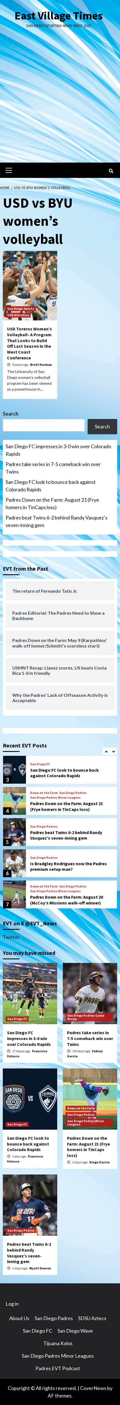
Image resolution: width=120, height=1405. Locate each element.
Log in (12, 1304)
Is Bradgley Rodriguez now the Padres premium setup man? (68, 866)
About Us (19, 1318)
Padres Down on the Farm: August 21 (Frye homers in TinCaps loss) (52, 503)
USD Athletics (18, 315)
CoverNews (93, 1388)
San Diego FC (40, 764)
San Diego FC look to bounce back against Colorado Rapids (51, 485)
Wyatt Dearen (40, 1268)
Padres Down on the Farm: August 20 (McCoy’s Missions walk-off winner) (66, 900)
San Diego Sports (20, 308)
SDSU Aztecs (92, 1318)
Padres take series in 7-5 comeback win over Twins (53, 468)
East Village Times (59, 16)
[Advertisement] (60, 100)
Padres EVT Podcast (57, 1368)
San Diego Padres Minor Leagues (55, 797)
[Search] (110, 171)
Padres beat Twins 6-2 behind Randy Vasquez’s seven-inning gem (56, 521)
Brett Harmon (41, 364)
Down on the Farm (44, 793)
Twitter (11, 937)
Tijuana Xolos (58, 1343)
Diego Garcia (99, 1162)
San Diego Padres (73, 793)
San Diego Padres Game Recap (85, 1017)
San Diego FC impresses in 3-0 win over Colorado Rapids (58, 450)
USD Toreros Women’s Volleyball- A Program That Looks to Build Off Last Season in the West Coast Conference (29, 343)
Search (10, 414)
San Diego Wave (75, 1331)
